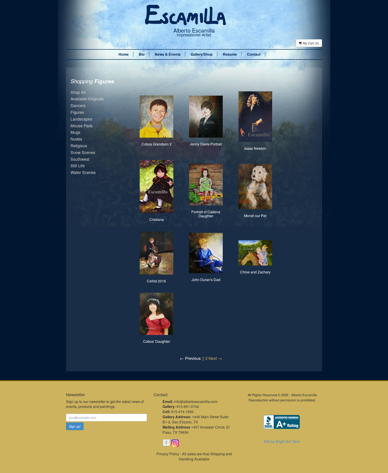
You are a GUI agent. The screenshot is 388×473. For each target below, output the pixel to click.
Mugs (75, 132)
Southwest (80, 159)
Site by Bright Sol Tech (282, 441)
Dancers (78, 105)
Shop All (78, 92)
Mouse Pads (82, 125)
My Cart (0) (310, 43)
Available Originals (87, 98)
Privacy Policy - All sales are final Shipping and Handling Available (194, 456)
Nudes (76, 139)
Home (124, 54)
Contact (253, 54)
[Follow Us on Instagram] (175, 443)
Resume (230, 54)
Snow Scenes (83, 152)
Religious (79, 145)
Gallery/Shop (202, 54)
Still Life (78, 165)
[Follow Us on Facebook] (166, 443)
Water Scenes (83, 172)
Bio (142, 54)
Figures (77, 112)
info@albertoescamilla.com (195, 401)
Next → (215, 358)
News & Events (168, 54)
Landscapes (81, 119)
